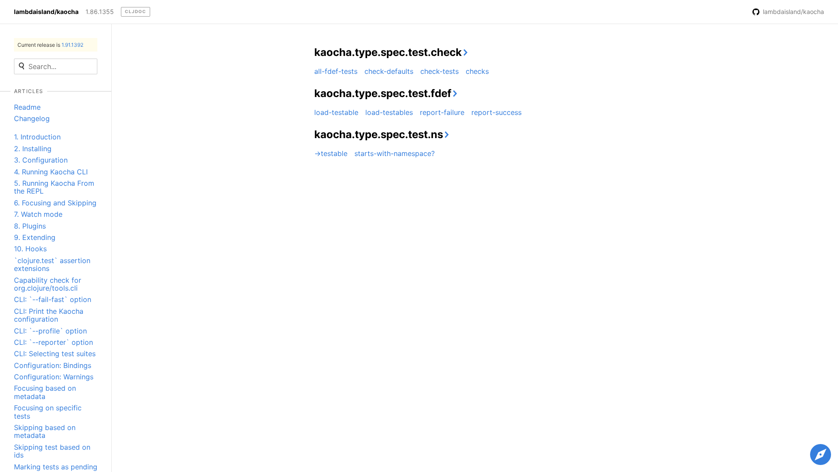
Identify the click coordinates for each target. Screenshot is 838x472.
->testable (330, 153)
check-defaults (388, 71)
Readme (27, 107)
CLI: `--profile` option (50, 330)
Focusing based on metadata (45, 392)
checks (477, 71)
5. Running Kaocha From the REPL (54, 187)
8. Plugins (30, 226)
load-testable (336, 112)
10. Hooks (30, 248)
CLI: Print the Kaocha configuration (48, 315)
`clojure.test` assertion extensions (52, 264)
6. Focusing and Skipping (55, 202)
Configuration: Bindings (52, 365)
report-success (496, 112)
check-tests (439, 71)
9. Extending (34, 237)
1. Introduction (37, 136)
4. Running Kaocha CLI (51, 171)
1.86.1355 (100, 11)
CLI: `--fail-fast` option (52, 299)
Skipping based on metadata (45, 431)
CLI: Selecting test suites (55, 353)
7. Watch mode (38, 214)
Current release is (50, 45)
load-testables (389, 112)
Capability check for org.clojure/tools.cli (47, 284)
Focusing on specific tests (48, 411)
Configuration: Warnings (53, 376)
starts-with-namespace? (394, 153)
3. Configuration (41, 160)
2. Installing (33, 148)
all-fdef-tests (335, 71)
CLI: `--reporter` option (53, 342)
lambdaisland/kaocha (46, 11)
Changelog (32, 118)
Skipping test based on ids (52, 451)
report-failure (442, 112)
